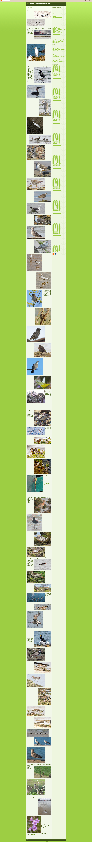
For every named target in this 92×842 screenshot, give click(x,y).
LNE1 (46, 483)
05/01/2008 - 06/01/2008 (57, 90)
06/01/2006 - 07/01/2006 (57, 68)
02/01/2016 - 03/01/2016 (57, 179)
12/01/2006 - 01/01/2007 (57, 74)
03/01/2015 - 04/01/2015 (57, 169)
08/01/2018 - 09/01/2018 (57, 208)
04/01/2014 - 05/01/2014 (57, 158)
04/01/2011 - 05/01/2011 (56, 124)
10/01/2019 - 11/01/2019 (56, 221)
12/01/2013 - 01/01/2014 (57, 154)
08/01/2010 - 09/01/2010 (57, 116)
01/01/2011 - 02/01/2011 (56, 121)
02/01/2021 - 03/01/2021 (57, 237)
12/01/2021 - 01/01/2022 (57, 246)
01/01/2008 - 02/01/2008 (57, 86)
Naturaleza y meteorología (57, 34)
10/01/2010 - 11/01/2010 (56, 118)
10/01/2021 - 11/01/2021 (56, 244)
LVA (44, 483)
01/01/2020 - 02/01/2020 (57, 224)
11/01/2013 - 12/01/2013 (56, 153)
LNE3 (44, 484)
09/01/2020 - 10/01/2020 (57, 232)
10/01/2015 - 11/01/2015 (56, 175)
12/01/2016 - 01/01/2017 (57, 189)
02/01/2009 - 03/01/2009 (57, 99)
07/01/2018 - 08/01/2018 (57, 207)
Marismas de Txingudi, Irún (57, 18)
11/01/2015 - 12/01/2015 (56, 176)
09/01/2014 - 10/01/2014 (57, 163)
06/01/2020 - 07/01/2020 (57, 229)
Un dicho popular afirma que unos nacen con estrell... (58, 48)
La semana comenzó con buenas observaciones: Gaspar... (58, 60)
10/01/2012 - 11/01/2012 (56, 141)
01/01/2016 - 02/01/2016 (57, 178)
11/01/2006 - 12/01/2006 (56, 73)
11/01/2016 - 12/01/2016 (56, 188)
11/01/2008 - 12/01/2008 (56, 96)
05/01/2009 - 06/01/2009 (57, 102)
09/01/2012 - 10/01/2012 (57, 140)
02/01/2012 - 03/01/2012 (57, 133)
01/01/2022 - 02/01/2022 (57, 247)
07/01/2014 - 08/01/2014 (57, 161)
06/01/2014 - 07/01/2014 (57, 160)
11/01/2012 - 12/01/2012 (56, 142)
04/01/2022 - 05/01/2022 (57, 250)
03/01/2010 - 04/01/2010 (57, 111)
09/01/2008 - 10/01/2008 (57, 94)
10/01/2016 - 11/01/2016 (56, 187)
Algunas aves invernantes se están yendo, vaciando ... (58, 58)
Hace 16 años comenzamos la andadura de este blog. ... (58, 46)
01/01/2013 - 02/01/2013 (57, 144)
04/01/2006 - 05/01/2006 (57, 66)
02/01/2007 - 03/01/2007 (57, 76)
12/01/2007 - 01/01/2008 (57, 85)
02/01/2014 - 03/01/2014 (57, 156)
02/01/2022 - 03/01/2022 (57, 248)
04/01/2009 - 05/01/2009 (57, 101)
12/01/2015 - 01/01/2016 (57, 177)
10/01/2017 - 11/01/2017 (56, 198)
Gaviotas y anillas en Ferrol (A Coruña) (59, 38)
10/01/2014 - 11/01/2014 (56, 164)
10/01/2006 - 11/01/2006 (56, 72)
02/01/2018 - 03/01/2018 (57, 202)
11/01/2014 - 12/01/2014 (56, 165)
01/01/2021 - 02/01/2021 (57, 236)
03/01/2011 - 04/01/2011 (56, 123)
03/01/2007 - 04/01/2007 (57, 77)
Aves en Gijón (55, 30)
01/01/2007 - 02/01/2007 (57, 75)
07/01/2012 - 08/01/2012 (57, 138)
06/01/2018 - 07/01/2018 (57, 206)
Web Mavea (55, 15)
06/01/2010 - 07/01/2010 (57, 114)
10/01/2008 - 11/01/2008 (56, 95)
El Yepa (56, 10)
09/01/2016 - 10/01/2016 (57, 186)
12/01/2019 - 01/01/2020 (57, 223)
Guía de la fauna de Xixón (57, 28)
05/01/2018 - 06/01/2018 (57, 205)
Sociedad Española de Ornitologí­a (58, 41)
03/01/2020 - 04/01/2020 (57, 226)
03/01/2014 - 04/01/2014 (57, 157)
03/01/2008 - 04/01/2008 (57, 88)
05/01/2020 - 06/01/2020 (57, 228)
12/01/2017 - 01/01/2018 (57, 200)
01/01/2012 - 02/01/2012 (57, 132)
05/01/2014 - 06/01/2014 (57, 159)
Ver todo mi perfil (56, 11)
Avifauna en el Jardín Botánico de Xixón (59, 29)
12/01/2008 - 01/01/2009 (57, 97)
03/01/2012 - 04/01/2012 (57, 134)
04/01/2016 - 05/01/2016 (57, 181)
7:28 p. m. (34, 493)
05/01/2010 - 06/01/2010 (57, 113)
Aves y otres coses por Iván (57, 32)
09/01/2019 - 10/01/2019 (57, 220)
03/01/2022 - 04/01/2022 (57, 249)
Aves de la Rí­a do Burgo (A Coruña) (58, 39)
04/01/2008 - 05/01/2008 (57, 89)
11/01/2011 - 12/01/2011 (56, 130)
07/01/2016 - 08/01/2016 (57, 184)
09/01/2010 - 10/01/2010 (57, 117)
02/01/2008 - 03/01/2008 (57, 87)
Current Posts (55, 251)
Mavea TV (54, 16)
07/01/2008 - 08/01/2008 (57, 92)
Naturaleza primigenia (56, 42)
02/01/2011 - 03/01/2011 (56, 122)
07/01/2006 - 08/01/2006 (57, 69)
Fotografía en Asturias (56, 31)
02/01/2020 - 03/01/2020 (57, 225)
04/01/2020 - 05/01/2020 (57, 227)
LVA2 (35, 834)
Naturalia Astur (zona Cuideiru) (58, 35)
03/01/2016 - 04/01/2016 (57, 180)
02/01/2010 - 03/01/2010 (57, 110)
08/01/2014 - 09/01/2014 (57, 162)
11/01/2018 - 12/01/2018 (56, 211)
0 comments (49, 493)
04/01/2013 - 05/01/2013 (57, 147)
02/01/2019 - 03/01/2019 (57, 214)
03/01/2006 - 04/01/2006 (57, 65)
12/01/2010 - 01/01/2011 (56, 120)
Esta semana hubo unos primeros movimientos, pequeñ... (58, 51)
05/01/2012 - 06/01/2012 (57, 136)
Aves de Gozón (55, 33)
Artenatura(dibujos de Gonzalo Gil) (58, 25)
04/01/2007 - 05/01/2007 (57, 78)
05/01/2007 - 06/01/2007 (57, 79)
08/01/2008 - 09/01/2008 (57, 93)
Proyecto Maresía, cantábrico (57, 17)
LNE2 (48, 483)
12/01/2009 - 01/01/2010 (57, 108)
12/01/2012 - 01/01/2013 (57, 143)
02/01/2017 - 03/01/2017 (57, 191)
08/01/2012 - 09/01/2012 (57, 139)
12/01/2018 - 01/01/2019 (57, 212)
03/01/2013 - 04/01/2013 (57, 146)
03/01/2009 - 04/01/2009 (57, 100)
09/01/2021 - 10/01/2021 (57, 243)
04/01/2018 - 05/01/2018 (57, 204)
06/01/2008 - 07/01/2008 (57, 91)
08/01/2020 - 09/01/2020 (57, 231)
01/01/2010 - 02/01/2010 (57, 109)
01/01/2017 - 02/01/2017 (57, 190)
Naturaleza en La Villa (56, 24)
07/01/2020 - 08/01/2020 (57, 230)
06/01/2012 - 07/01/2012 (57, 137)
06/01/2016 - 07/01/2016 (57, 183)
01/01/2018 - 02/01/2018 (57, 201)
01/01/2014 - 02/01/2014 (57, 155)
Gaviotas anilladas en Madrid (57, 40)
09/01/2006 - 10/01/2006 (57, 71)
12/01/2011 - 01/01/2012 (56, 131)
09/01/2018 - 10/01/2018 (57, 209)
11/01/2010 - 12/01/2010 (56, 119)
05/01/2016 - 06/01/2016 (57, 182)
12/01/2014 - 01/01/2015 (57, 166)
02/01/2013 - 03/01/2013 (57, 145)
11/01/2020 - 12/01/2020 (56, 234)
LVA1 (33, 834)
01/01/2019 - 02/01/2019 (57, 213)
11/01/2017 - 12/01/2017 (56, 199)
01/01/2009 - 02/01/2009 (57, 98)
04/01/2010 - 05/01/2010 (57, 112)
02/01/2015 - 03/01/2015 (57, 168)
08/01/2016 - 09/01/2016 (57, 185)
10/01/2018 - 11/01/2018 (56, 210)
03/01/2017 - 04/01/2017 (57, 192)
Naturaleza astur (55, 37)
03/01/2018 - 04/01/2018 (57, 203)
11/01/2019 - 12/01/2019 (56, 222)
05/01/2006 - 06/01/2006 (57, 67)
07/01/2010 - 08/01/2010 (57, 115)
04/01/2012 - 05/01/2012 (57, 135)
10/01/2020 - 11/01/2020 (56, 233)
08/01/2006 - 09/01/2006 (57, 70)
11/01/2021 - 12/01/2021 (56, 245)
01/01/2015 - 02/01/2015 (57, 167)
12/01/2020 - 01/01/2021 (57, 235)
